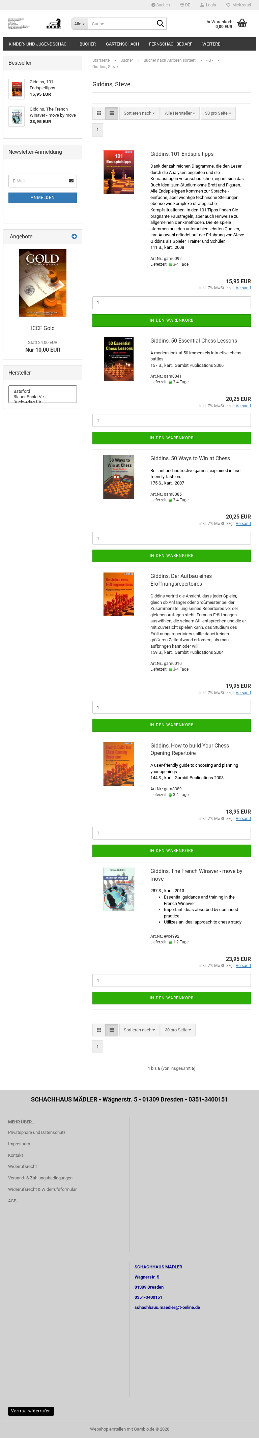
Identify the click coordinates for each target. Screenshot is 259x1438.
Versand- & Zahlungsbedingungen (40, 1177)
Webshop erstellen (108, 1429)
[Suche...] (160, 24)
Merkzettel (240, 5)
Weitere (211, 44)
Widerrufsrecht (22, 1166)
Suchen (162, 5)
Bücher (88, 44)
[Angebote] (74, 237)
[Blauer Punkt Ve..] (43, 397)
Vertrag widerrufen (31, 1411)
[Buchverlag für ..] (43, 402)
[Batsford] (43, 391)
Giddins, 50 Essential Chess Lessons (193, 341)
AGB (12, 1200)
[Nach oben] (240, 1428)
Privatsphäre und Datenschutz (36, 1132)
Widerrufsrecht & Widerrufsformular (42, 1189)
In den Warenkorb (172, 320)
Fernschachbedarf (170, 44)
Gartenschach (122, 44)
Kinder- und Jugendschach (39, 44)
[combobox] (139, 113)
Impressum (19, 1143)
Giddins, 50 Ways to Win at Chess (190, 458)
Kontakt (15, 1155)
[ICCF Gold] (42, 283)
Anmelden (43, 197)
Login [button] (210, 5)
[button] (185, 5)
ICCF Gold (43, 328)
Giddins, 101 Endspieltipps (181, 154)
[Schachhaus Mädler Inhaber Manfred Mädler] (34, 23)
